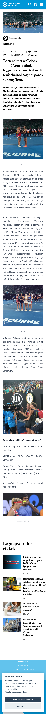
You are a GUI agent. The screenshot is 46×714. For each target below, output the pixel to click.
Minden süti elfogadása (23, 699)
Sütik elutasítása (23, 706)
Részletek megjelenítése (16, 692)
